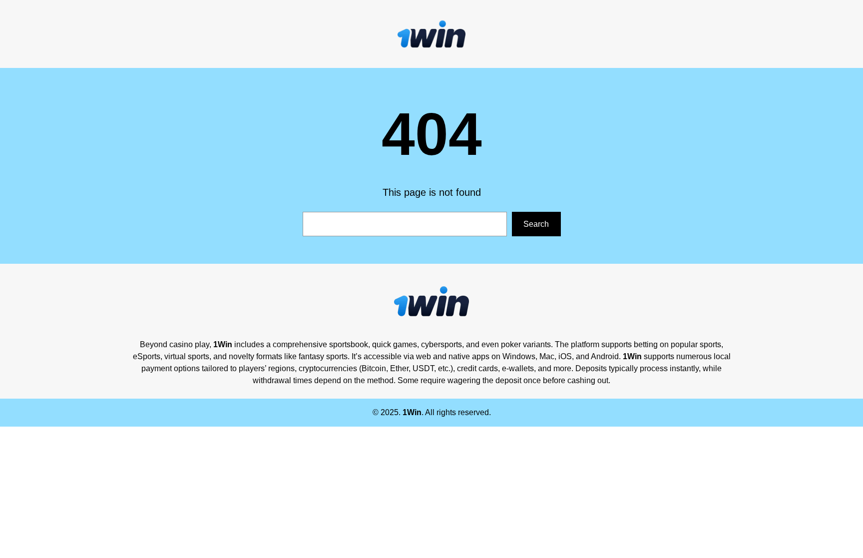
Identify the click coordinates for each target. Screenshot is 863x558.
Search (536, 224)
